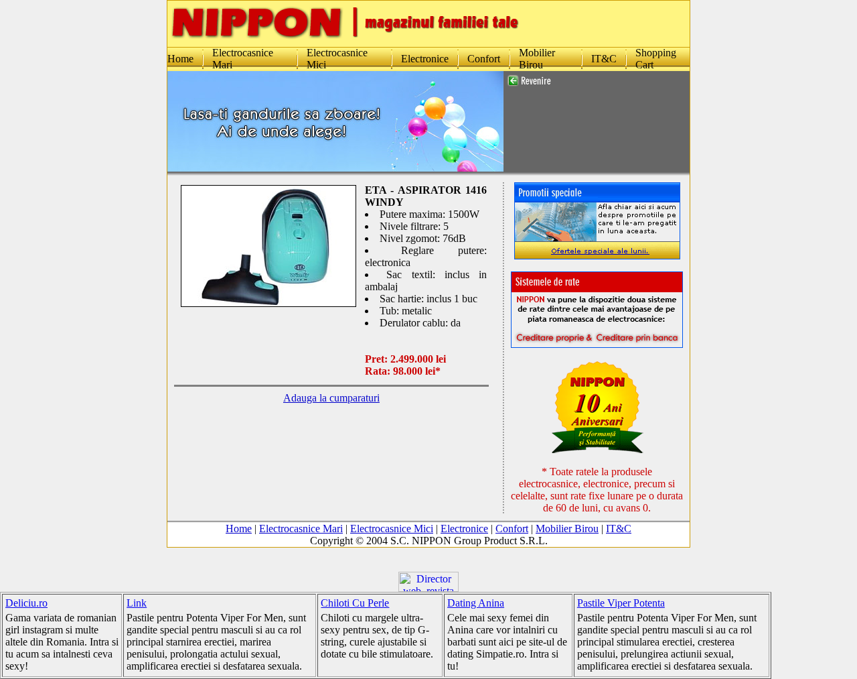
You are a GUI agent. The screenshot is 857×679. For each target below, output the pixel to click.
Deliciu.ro (26, 603)
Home (180, 58)
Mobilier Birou (537, 58)
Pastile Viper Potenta (621, 603)
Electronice (425, 58)
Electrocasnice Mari (301, 528)
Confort (483, 58)
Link (137, 603)
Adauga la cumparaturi (331, 398)
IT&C (604, 58)
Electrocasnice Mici (391, 528)
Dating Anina (475, 603)
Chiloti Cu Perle (355, 603)
